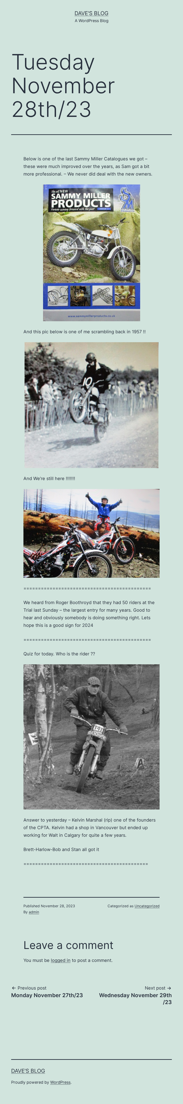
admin (34, 912)
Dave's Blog (91, 13)
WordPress (60, 1082)
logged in (61, 960)
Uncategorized (147, 906)
